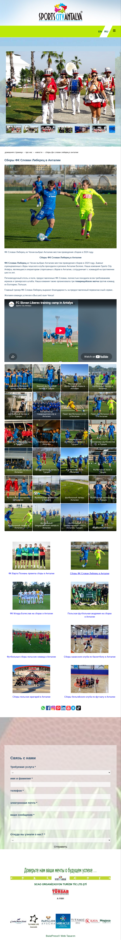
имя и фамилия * (21, 778)
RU (106, 31)
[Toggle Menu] (114, 30)
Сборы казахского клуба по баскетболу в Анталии (89, 656)
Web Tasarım (68, 936)
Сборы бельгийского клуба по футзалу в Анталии (89, 697)
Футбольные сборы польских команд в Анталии (31, 656)
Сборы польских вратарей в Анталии (31, 697)
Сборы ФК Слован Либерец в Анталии (89, 573)
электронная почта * (23, 802)
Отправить (60, 846)
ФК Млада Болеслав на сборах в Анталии (31, 613)
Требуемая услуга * (23, 766)
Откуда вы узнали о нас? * (27, 834)
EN (100, 31)
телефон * (17, 790)
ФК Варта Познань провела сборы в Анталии (31, 573)
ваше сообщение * (22, 814)
